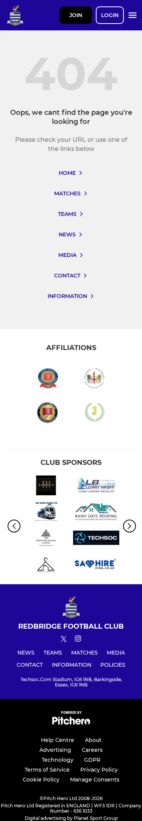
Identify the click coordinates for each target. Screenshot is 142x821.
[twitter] (64, 640)
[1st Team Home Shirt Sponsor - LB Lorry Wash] (96, 486)
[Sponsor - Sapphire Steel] (96, 565)
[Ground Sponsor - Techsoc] (96, 539)
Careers (92, 750)
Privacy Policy (99, 769)
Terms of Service (47, 769)
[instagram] (78, 640)
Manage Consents (94, 779)
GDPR (92, 759)
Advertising (55, 750)
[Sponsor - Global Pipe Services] (46, 539)
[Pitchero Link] (71, 722)
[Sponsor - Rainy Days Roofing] (96, 513)
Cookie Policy (41, 779)
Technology (57, 759)
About (93, 740)
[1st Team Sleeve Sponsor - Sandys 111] (46, 486)
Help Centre (57, 740)
